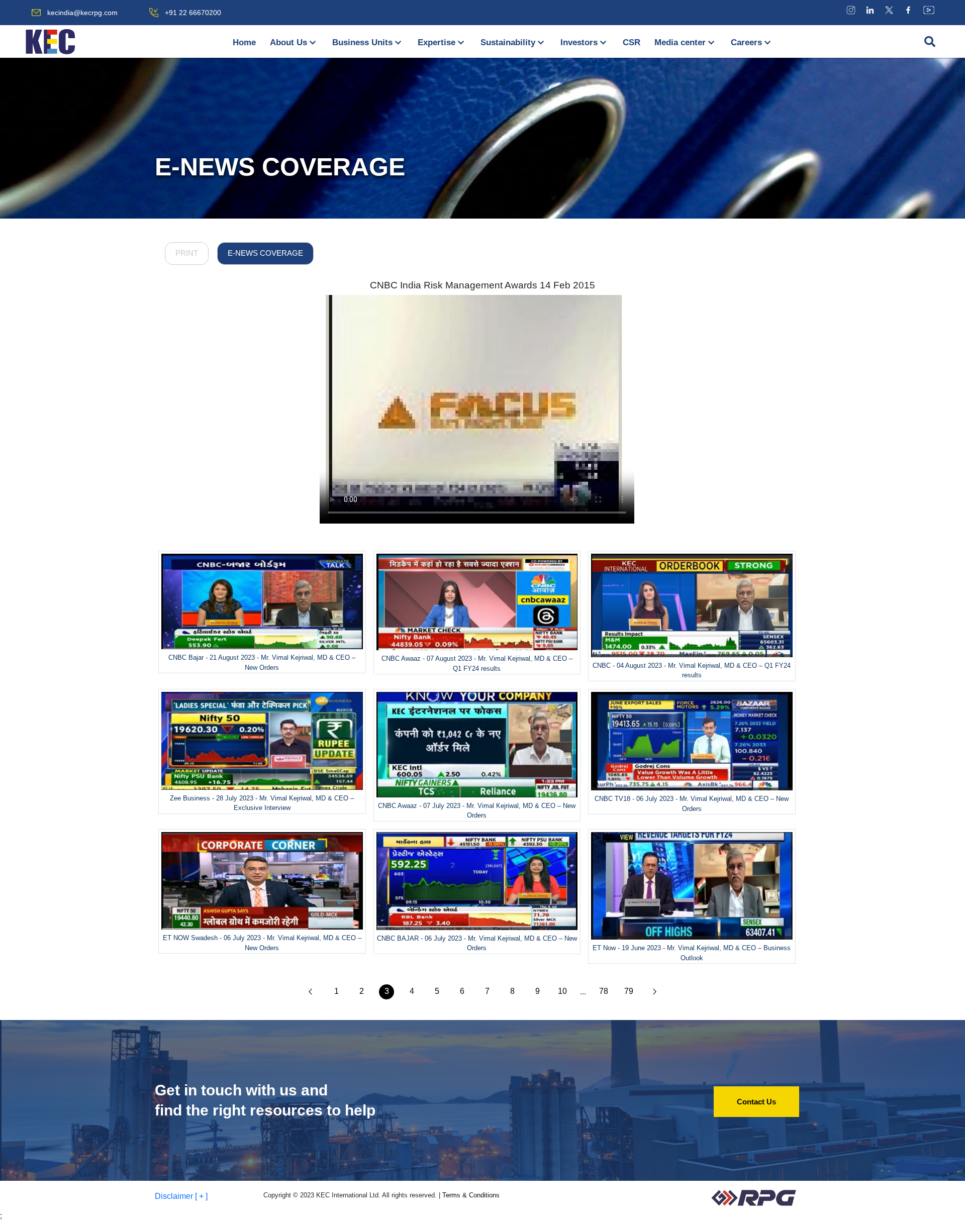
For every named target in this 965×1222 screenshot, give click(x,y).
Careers (746, 42)
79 (628, 991)
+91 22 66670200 (193, 13)
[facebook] (908, 10)
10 (562, 991)
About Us (288, 42)
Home (244, 42)
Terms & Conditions (471, 1195)
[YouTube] (929, 10)
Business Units (362, 42)
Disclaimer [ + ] (181, 1196)
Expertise (436, 42)
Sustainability (507, 42)
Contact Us (756, 1101)
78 (603, 991)
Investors (579, 42)
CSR (631, 42)
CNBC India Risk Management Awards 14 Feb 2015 (482, 285)
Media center (680, 42)
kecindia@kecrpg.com (82, 13)
